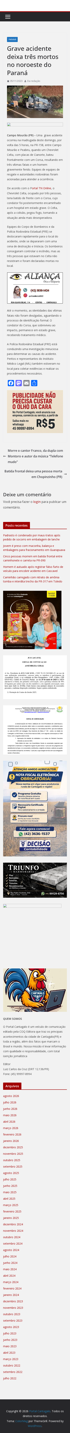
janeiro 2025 (11, 1218)
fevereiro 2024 (12, 1288)
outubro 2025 (11, 1160)
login (37, 502)
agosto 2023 (11, 1327)
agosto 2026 (11, 1096)
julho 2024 (9, 1256)
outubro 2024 (11, 1237)
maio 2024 (10, 1269)
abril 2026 (9, 1121)
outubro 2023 (11, 1314)
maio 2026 (10, 1115)
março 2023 (10, 1359)
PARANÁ (12, 39)
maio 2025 (10, 1192)
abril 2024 (9, 1275)
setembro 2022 (12, 1372)
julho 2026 (9, 1102)
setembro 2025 (12, 1166)
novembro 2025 (13, 1154)
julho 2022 (9, 1378)
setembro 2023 (12, 1320)
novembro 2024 (13, 1231)
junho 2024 (10, 1263)
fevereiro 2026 (12, 1134)
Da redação (33, 81)
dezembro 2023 (13, 1301)
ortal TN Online (41, 188)
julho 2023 (9, 1333)
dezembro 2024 (13, 1224)
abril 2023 (9, 1352)
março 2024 (10, 1282)
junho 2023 (10, 1340)
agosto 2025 (11, 1173)
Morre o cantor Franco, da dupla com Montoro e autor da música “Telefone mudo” (35, 456)
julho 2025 (9, 1179)
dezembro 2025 (13, 1147)
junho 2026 (10, 1109)
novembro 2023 (13, 1308)
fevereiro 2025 (12, 1211)
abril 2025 (9, 1198)
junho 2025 (10, 1186)
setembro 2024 (12, 1243)
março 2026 (10, 1128)
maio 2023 (10, 1346)
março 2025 (10, 1205)
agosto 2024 (11, 1250)
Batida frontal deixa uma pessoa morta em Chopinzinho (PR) (33, 474)
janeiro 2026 (11, 1141)
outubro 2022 (11, 1365)
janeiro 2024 (11, 1295)
